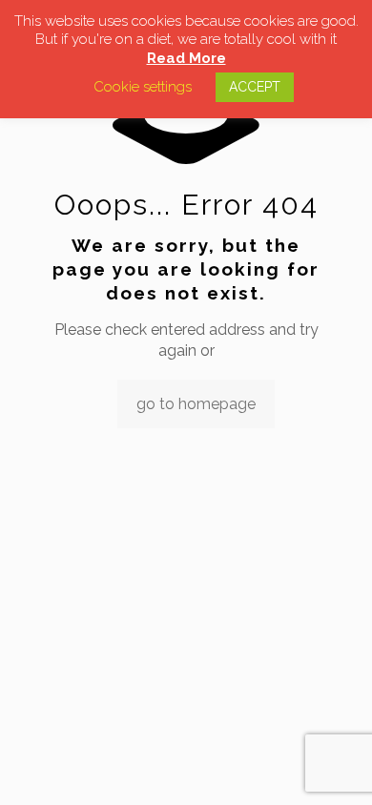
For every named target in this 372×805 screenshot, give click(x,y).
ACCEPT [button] (254, 86)
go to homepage (196, 404)
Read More (186, 58)
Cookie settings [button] (142, 86)
